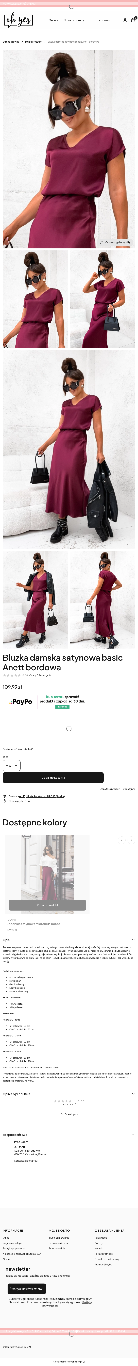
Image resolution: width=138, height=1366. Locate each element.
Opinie (6, 1259)
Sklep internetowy (67, 1361)
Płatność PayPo (103, 1264)
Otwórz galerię (117, 242)
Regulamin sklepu (12, 1242)
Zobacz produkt (47, 905)
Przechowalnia (57, 1248)
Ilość (6, 757)
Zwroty (99, 1242)
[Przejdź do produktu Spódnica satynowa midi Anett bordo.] (47, 874)
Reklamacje (101, 1237)
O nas (6, 1237)
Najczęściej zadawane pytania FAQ (22, 1253)
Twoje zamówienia (59, 1237)
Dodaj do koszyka (53, 777)
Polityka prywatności (14, 1248)
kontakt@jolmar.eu (26, 1160)
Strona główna (11, 41)
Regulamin (55, 1298)
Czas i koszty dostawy (107, 1259)
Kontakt (99, 1248)
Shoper (24, 1347)
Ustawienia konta (58, 1242)
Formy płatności (104, 1253)
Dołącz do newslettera (27, 1289)
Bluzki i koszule (33, 41)
